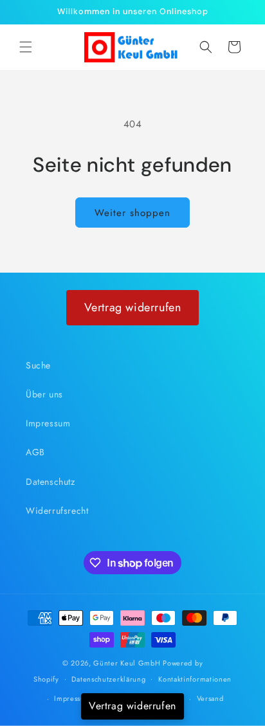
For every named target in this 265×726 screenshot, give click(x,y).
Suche (38, 365)
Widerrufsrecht (57, 510)
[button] (26, 47)
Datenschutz (50, 481)
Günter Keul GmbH (126, 663)
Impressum (48, 423)
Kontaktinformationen (195, 679)
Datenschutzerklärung (108, 679)
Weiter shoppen (132, 213)
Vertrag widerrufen (132, 307)
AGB (35, 452)
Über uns (44, 394)
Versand (210, 698)
